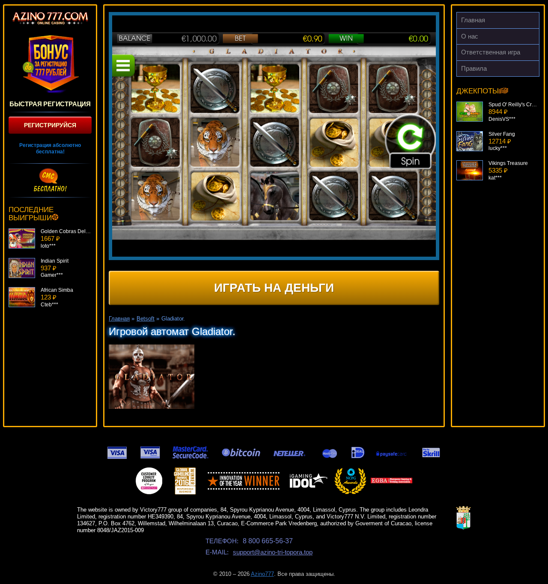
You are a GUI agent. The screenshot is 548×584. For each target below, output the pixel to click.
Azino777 (262, 574)
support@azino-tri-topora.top (273, 552)
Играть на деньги (274, 287)
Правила (474, 68)
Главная (473, 20)
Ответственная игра (490, 52)
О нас (469, 36)
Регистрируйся (50, 125)
